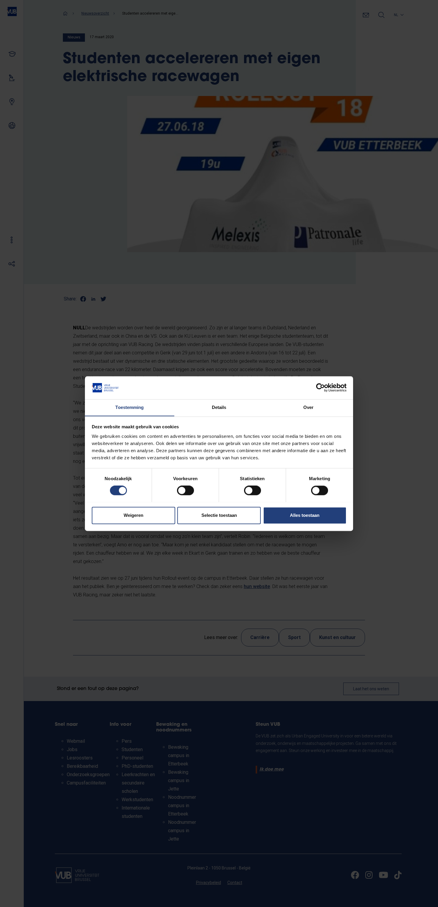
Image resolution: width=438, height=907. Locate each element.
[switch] (185, 490)
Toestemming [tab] (129, 407)
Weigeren (133, 515)
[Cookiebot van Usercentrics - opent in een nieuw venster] (320, 387)
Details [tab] (219, 407)
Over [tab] (308, 407)
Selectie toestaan (219, 515)
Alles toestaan (304, 515)
